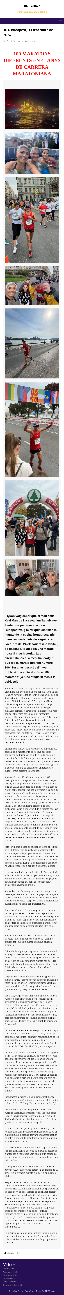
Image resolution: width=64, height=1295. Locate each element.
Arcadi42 (32, 41)
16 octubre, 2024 (14, 41)
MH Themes (50, 1291)
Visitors (9, 1265)
